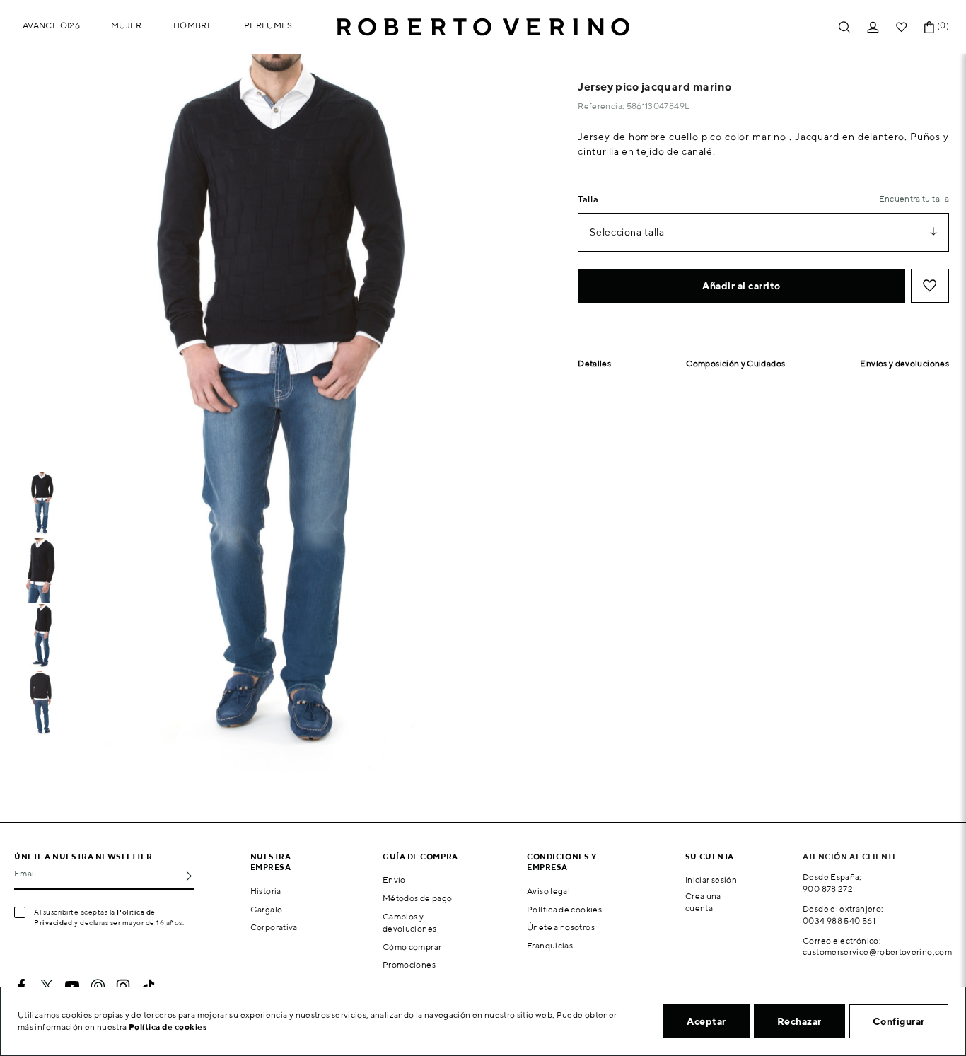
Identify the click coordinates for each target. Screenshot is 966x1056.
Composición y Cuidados (735, 364)
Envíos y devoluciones (904, 364)
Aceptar (706, 1021)
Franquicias (550, 945)
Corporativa (274, 927)
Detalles (594, 364)
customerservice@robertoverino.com (877, 951)
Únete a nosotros (561, 927)
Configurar (899, 1021)
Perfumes (268, 25)
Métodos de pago (417, 898)
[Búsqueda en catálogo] (844, 27)
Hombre (193, 25)
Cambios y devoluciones (409, 922)
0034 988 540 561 (839, 920)
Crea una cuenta (703, 901)
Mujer (126, 25)
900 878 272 (828, 888)
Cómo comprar (412, 946)
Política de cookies (564, 909)
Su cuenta (709, 856)
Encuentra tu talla (914, 198)
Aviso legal (548, 891)
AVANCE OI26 (51, 25)
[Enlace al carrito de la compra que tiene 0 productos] (929, 27)
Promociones (409, 964)
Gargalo (266, 909)
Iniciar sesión (711, 879)
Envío (394, 879)
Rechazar (799, 1021)
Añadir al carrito (741, 285)
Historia (265, 891)
